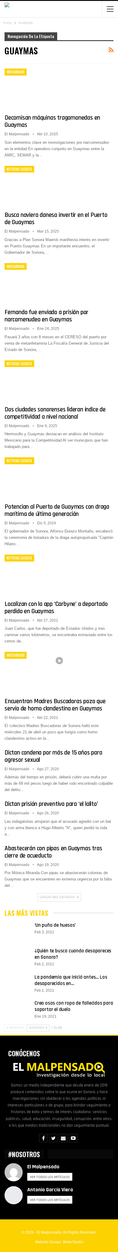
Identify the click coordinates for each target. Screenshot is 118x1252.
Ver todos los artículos (50, 1177)
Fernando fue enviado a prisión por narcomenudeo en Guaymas (46, 315)
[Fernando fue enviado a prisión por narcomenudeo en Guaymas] (36, 283)
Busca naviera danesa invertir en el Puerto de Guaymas (56, 218)
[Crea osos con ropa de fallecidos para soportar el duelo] (18, 1009)
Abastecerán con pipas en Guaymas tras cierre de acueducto (53, 852)
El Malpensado (43, 1166)
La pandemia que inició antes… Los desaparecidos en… (70, 980)
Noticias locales (19, 169)
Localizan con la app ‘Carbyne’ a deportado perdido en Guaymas (56, 607)
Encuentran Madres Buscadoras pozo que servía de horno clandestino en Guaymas (55, 705)
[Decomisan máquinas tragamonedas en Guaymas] (36, 89)
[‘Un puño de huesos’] (18, 931)
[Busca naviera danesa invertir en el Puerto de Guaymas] (36, 186)
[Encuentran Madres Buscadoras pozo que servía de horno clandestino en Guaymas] (36, 672)
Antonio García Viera (50, 1189)
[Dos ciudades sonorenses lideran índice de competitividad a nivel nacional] (36, 380)
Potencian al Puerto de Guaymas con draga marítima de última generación (57, 510)
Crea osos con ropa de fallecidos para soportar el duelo (73, 1006)
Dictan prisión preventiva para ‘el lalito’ (51, 804)
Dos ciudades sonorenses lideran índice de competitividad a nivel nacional (55, 413)
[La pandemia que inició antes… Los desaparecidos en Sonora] (18, 983)
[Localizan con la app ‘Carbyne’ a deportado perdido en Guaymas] (36, 575)
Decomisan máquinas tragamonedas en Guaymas (52, 121)
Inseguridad (16, 71)
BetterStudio (73, 1242)
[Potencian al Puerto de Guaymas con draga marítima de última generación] (36, 477)
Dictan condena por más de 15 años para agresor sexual (53, 756)
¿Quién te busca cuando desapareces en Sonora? (72, 954)
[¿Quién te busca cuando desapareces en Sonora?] (18, 957)
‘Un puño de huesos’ (55, 925)
